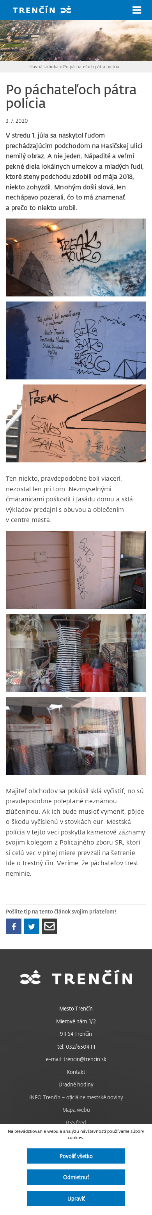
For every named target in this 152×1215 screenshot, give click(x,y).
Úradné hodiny (76, 1084)
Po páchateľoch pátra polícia (91, 66)
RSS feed (76, 1122)
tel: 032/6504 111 (76, 1046)
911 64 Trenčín (76, 1033)
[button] (137, 10)
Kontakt (76, 1072)
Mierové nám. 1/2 (76, 1021)
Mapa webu (76, 1109)
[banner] (48, 10)
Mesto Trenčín (76, 1008)
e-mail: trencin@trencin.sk (76, 1059)
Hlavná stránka (43, 66)
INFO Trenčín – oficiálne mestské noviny (76, 1097)
